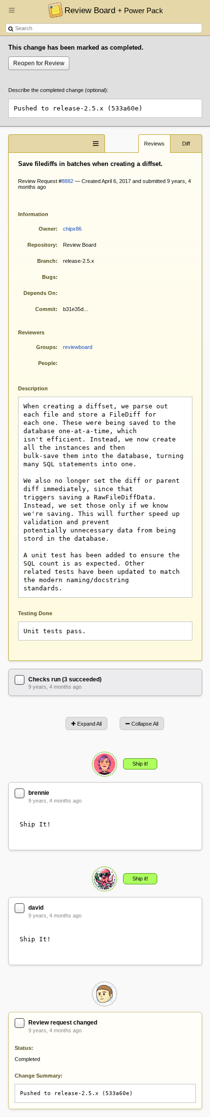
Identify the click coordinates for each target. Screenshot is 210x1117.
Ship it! (140, 764)
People (47, 363)
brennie (38, 792)
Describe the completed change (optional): (58, 90)
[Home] (53, 10)
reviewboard (77, 347)
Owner (47, 229)
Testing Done (35, 613)
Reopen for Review (38, 63)
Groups (46, 347)
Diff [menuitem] (186, 143)
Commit (45, 309)
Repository (41, 245)
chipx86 (72, 229)
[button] (11, 14)
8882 (67, 181)
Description (40, 387)
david (35, 907)
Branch (46, 261)
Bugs (49, 277)
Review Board (113, 10)
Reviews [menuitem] (154, 143)
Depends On (39, 293)
